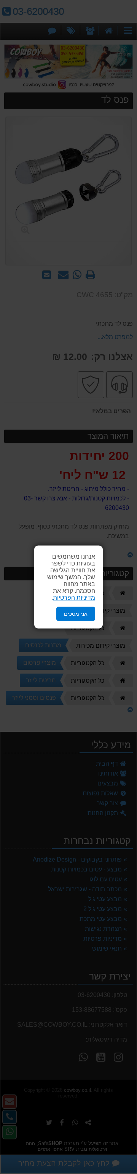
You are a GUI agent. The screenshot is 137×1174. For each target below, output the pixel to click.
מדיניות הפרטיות (74, 597)
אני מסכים (76, 614)
